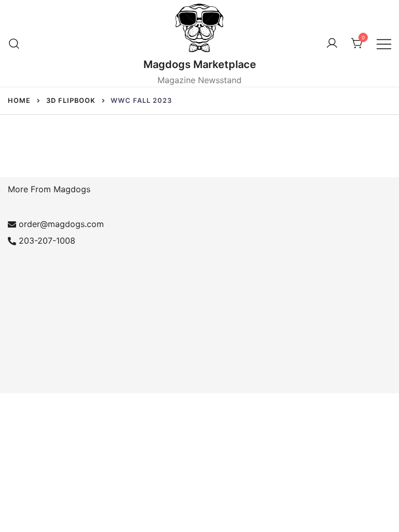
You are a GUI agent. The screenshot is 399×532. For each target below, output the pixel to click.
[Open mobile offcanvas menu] (384, 43)
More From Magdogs (49, 189)
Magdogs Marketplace (199, 64)
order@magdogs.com (61, 224)
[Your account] (332, 43)
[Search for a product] (14, 43)
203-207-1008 (47, 240)
